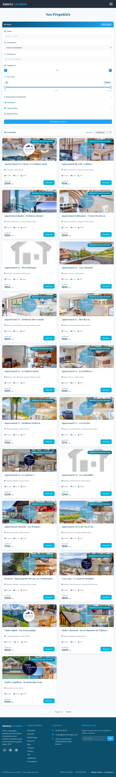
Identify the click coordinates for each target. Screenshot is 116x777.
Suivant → (69, 712)
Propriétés (31, 730)
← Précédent (47, 712)
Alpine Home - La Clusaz (102, 772)
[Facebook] (10, 750)
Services (30, 734)
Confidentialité (80, 772)
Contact (30, 751)
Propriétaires (32, 762)
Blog (29, 744)
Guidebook (31, 758)
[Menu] (111, 4)
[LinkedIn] (16, 750)
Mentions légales (66, 772)
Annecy (14, 4)
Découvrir (31, 741)
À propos (30, 748)
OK (110, 738)
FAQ (28, 755)
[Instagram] (4, 750)
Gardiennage (32, 737)
